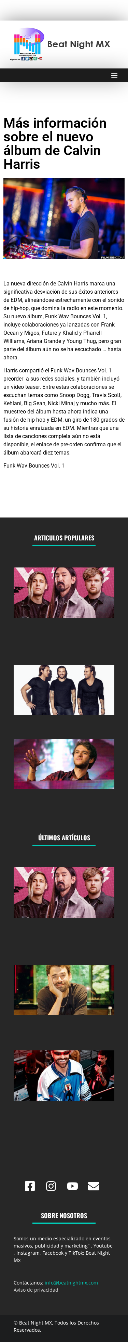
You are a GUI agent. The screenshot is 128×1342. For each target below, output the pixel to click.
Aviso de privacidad (36, 1290)
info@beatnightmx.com (71, 1282)
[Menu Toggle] (114, 75)
